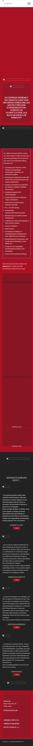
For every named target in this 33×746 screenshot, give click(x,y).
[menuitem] (28, 3)
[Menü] (28, 3)
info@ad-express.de (10, 710)
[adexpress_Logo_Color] (13, 3)
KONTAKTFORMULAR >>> (11, 727)
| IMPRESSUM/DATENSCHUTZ (17, 742)
